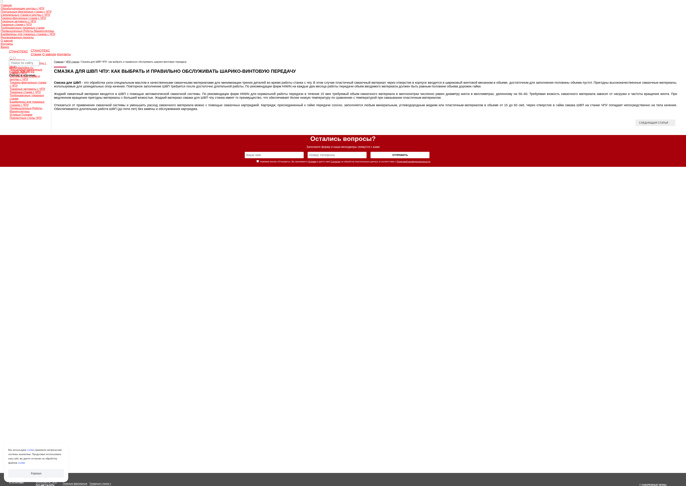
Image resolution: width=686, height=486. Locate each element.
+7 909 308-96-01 (21, 71)
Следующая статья (653, 122)
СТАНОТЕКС (18, 51)
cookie (30, 449)
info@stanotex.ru (21, 68)
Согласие (335, 161)
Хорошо (36, 473)
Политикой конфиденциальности (413, 161)
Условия (312, 161)
